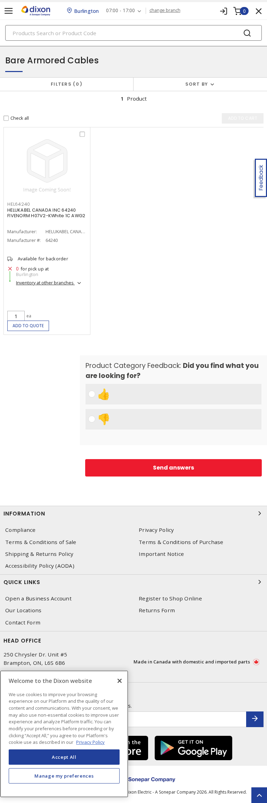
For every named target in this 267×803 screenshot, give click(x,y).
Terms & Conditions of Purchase (181, 542)
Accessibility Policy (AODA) (39, 565)
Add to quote (28, 326)
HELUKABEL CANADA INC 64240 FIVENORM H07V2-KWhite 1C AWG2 (46, 213)
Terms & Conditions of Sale (40, 542)
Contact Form (22, 622)
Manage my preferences (64, 776)
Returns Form (157, 610)
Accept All (64, 757)
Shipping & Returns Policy (39, 554)
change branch (164, 10)
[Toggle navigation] (8, 11)
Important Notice (161, 554)
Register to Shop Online (170, 598)
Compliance (20, 530)
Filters (65, 84)
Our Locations (23, 610)
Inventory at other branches (45, 283)
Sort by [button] (196, 84)
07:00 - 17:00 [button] (120, 11)
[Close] (119, 680)
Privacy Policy (156, 530)
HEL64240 (18, 204)
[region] (64, 733)
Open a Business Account (38, 598)
